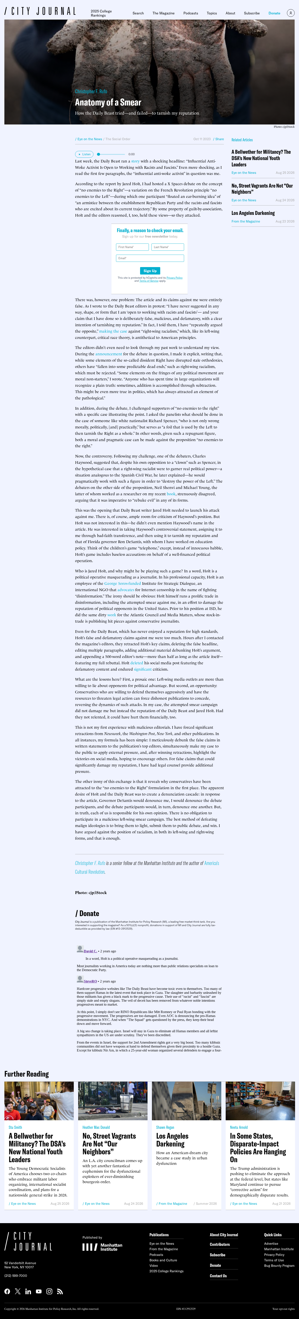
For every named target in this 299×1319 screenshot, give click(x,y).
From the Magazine (173, 1204)
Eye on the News (23, 1204)
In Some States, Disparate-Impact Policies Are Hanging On (258, 1147)
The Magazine (164, 13)
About (230, 13)
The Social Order (118, 139)
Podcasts (190, 13)
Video (154, 1266)
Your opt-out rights (284, 1308)
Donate (274, 13)
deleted (136, 662)
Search (138, 13)
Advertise (271, 1243)
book (171, 493)
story (135, 160)
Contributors (220, 1244)
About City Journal (224, 1234)
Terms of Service (148, 280)
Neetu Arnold (239, 1127)
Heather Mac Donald (96, 1127)
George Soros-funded (122, 583)
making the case (113, 330)
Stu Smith (15, 1127)
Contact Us (218, 1275)
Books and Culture (163, 1260)
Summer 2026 (206, 1203)
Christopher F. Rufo (91, 91)
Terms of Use (274, 1260)
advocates (126, 589)
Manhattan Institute (279, 1249)
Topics (212, 13)
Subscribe (252, 13)
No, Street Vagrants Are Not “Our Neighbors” (262, 189)
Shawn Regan (165, 1127)
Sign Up (150, 271)
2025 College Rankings (101, 13)
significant (143, 669)
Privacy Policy (175, 277)
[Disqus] (149, 998)
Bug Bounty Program (279, 1266)
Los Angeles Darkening (253, 213)
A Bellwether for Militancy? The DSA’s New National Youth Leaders (261, 158)
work (111, 614)
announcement (108, 353)
